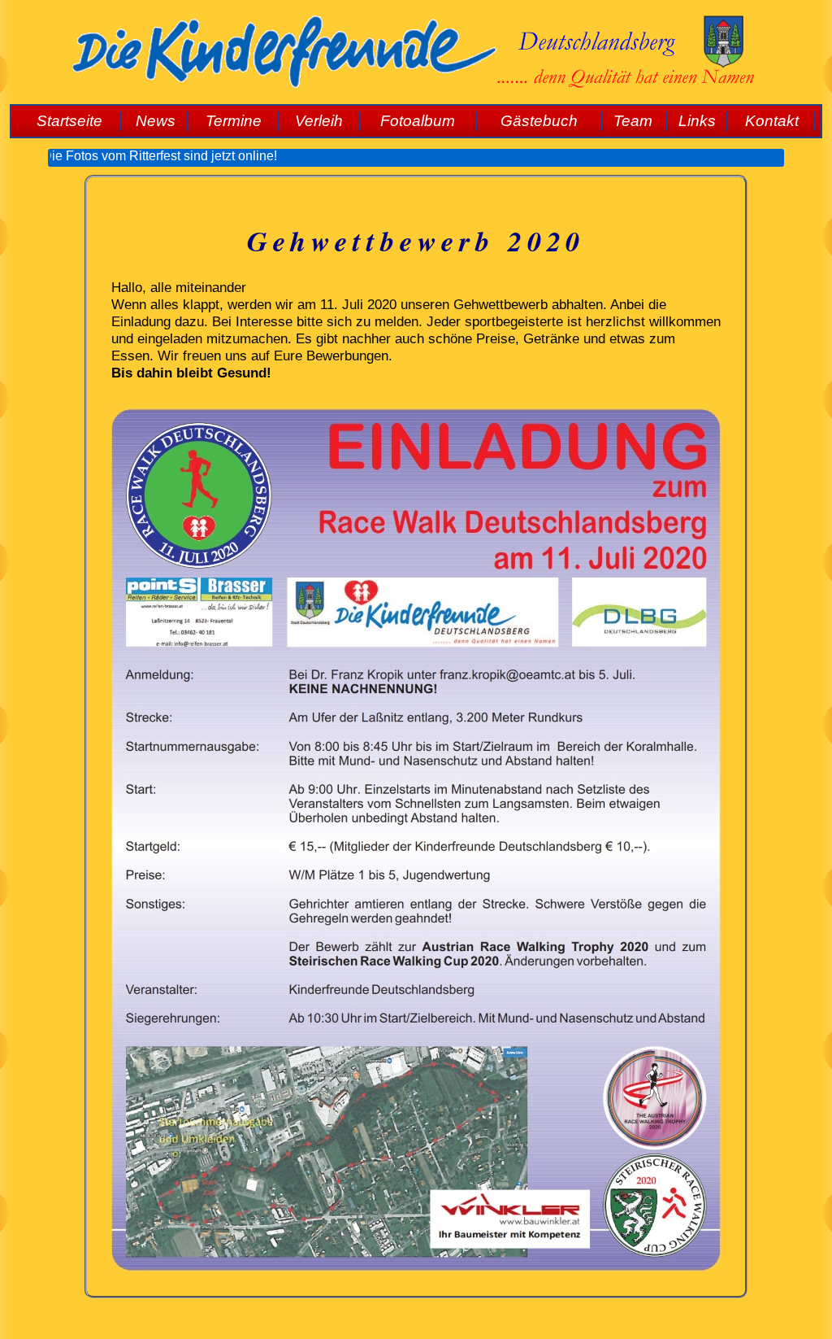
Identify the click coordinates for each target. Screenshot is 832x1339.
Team (632, 120)
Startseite (69, 120)
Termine (234, 120)
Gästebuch (539, 120)
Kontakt (772, 120)
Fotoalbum (417, 120)
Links (697, 120)
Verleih (319, 120)
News (156, 120)
